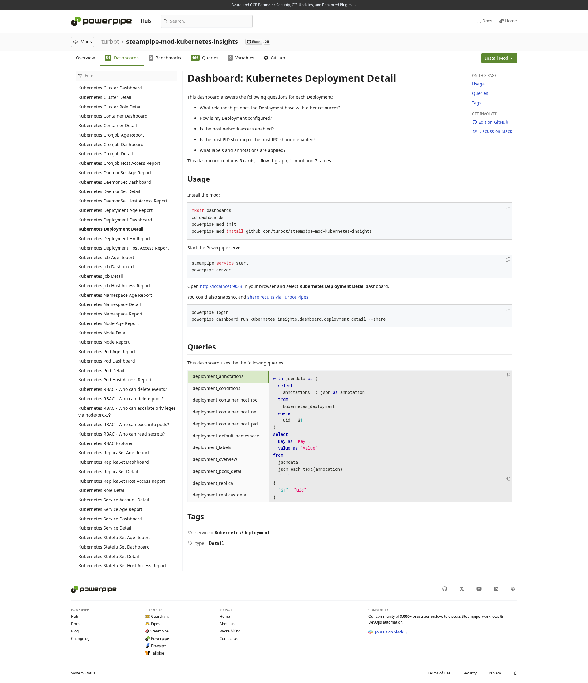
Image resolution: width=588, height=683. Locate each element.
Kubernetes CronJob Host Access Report (119, 163)
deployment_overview (215, 459)
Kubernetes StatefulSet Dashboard (114, 547)
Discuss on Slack (495, 131)
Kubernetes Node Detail (103, 333)
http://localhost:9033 (221, 286)
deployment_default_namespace (226, 436)
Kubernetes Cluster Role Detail (109, 107)
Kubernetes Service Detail (104, 528)
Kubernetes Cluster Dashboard (110, 88)
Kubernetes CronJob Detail (105, 154)
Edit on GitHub (493, 122)
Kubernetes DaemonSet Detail (109, 191)
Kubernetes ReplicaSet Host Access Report (121, 481)
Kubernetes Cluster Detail (104, 97)
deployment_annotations (218, 376)
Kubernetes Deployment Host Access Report (123, 248)
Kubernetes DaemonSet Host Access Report (123, 201)
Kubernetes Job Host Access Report (114, 286)
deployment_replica (213, 483)
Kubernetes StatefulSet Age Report (114, 537)
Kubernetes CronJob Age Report (111, 135)
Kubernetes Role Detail (102, 490)
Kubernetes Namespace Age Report (115, 295)
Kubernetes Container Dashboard (113, 116)
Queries (480, 93)
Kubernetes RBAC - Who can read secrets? (121, 434)
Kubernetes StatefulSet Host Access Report (122, 565)
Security (470, 673)
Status (83, 673)
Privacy (495, 673)
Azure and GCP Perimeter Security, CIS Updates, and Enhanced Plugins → (294, 4)
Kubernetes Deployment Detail (110, 229)
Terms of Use (439, 673)
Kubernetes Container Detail (107, 125)
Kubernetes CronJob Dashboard (111, 144)
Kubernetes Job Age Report (106, 257)
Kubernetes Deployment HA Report (114, 238)
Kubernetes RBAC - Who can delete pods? (121, 399)
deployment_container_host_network (230, 412)
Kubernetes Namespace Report (110, 314)
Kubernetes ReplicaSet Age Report (113, 452)
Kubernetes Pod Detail (101, 370)
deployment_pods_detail (218, 471)
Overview (85, 58)
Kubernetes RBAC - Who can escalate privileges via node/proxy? (127, 411)
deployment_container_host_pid (225, 424)
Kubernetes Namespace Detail (109, 304)
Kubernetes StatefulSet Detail (108, 556)
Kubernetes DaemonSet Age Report (114, 172)
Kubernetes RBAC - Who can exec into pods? (123, 424)
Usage (478, 84)
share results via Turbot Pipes (277, 297)
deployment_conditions (216, 388)
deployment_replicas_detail (221, 495)
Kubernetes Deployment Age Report (115, 210)
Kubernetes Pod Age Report (106, 351)
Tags (476, 103)
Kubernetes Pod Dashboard (106, 361)
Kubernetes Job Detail (100, 276)
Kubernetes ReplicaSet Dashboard (113, 462)
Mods (86, 41)
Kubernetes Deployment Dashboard (115, 220)
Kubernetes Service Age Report (110, 509)
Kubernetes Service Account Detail (113, 500)
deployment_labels (212, 447)
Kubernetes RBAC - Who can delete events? (122, 389)
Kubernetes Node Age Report (108, 323)
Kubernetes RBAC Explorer (105, 443)
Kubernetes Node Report (104, 342)
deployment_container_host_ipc (225, 400)
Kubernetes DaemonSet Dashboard (114, 182)
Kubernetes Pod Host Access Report (115, 380)
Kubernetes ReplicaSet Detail (108, 471)
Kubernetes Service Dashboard (110, 519)
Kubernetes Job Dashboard (106, 267)
